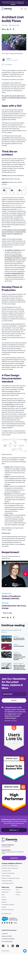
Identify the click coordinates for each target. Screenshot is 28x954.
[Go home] (7, 9)
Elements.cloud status (8, 909)
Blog (7, 53)
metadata (19, 209)
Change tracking (6, 870)
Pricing (18, 894)
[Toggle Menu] (25, 8)
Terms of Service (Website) (8, 938)
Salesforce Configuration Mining (10, 878)
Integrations (5, 892)
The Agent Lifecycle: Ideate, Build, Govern (19, 638)
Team (17, 889)
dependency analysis (14, 205)
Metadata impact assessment (10, 868)
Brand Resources (6, 913)
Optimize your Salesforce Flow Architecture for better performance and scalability (19, 656)
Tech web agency (5, 950)
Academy (4, 902)
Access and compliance (8, 873)
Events (3, 897)
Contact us (19, 892)
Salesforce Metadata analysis (10, 865)
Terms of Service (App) (7, 941)
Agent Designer (6, 875)
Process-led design (7, 880)
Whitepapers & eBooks (8, 904)
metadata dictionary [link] (9, 404)
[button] (25, 951)
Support (4, 907)
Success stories (6, 889)
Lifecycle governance (7, 883)
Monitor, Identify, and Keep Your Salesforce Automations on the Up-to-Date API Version (19, 667)
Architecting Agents (18, 646)
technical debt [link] (16, 273)
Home (3, 53)
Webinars (4, 899)
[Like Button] (3, 64)
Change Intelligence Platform (12, 863)
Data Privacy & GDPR (7, 936)
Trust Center (5, 933)
